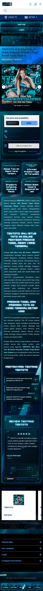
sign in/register (20, 151)
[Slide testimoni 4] (22, 469)
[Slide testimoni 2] (19, 469)
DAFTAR (21, 24)
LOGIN (21, 30)
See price (8, 515)
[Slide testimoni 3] (20, 469)
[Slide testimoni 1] (17, 469)
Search (5, 10)
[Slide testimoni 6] (25, 469)
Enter (29, 123)
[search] (21, 10)
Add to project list (23, 146)
